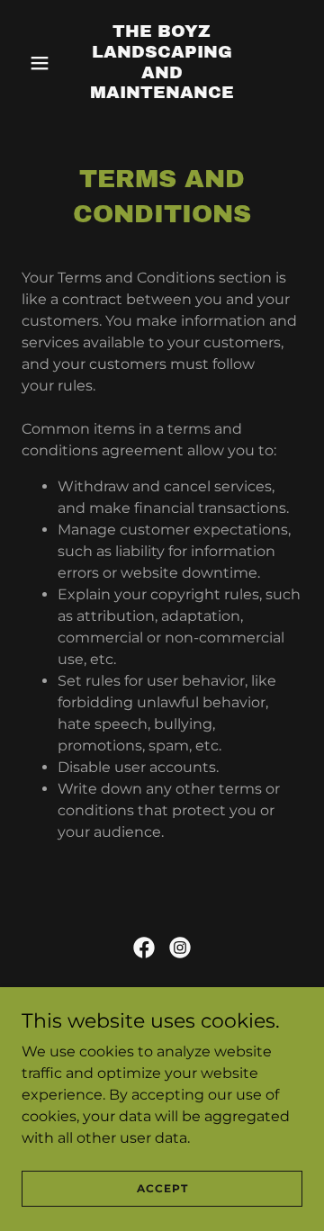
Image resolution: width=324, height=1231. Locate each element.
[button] (43, 63)
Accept (162, 1188)
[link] (162, 93)
